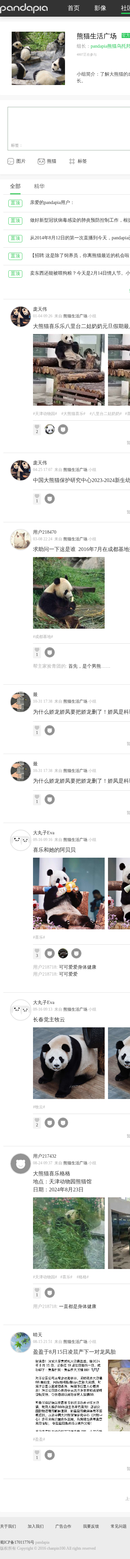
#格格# (83, 1277)
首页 (74, 8)
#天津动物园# (45, 414)
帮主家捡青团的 (49, 666)
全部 (15, 186)
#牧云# (39, 1107)
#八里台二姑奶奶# (106, 414)
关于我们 (8, 1526)
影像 (100, 8)
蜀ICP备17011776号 (17, 1542)
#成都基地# (43, 637)
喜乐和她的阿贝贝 (54, 850)
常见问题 (119, 1526)
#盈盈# (39, 1439)
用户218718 (44, 967)
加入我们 (36, 1526)
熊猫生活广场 (75, 316)
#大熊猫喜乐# (73, 414)
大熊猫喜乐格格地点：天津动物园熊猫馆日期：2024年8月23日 (62, 1182)
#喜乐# (39, 937)
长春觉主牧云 (49, 1020)
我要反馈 (91, 1526)
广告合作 (63, 1526)
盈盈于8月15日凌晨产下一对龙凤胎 (74, 1352)
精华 (39, 186)
